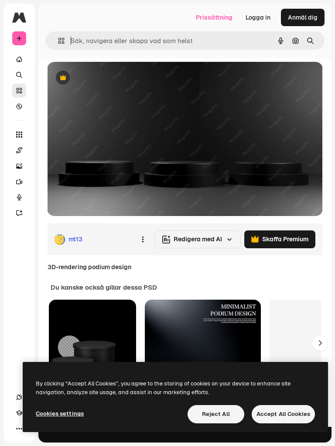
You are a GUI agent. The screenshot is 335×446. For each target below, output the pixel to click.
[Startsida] (19, 59)
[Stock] (19, 91)
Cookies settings (60, 413)
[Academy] (19, 413)
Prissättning (214, 17)
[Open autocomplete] (58, 40)
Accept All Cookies (283, 414)
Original (103, 78)
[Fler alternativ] (142, 239)
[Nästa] (320, 343)
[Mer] (19, 429)
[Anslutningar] (19, 397)
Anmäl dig (303, 17)
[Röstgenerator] (19, 197)
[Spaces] (19, 150)
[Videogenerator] (19, 182)
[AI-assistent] (19, 213)
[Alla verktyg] (19, 135)
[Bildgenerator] (19, 166)
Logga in (258, 17)
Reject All (216, 414)
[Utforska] (19, 106)
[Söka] (19, 75)
